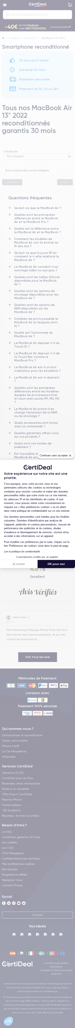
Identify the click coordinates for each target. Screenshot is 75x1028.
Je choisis (18, 564)
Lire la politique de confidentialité (22, 551)
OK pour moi (56, 564)
